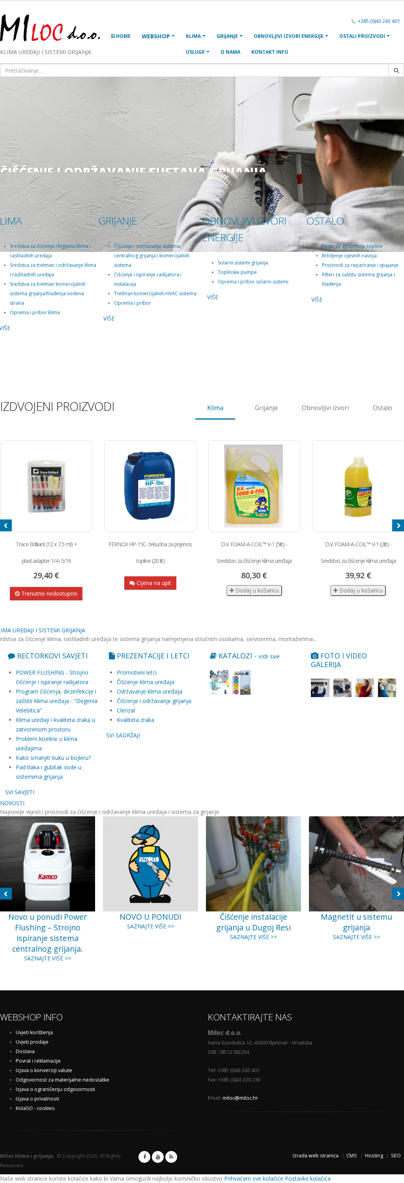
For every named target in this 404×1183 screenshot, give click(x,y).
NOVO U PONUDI (48, 916)
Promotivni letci (137, 672)
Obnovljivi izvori (325, 407)
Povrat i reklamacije (38, 1060)
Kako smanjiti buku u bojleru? (53, 757)
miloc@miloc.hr (240, 1098)
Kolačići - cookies (35, 1108)
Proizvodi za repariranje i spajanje (360, 265)
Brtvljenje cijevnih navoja (349, 255)
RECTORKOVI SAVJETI (51, 655)
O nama (230, 52)
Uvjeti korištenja (34, 1032)
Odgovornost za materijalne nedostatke (62, 1079)
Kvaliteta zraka (135, 720)
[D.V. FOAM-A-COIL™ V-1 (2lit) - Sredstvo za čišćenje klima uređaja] (254, 486)
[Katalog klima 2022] (219, 682)
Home (123, 36)
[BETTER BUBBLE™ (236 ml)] (358, 486)
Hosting (374, 1155)
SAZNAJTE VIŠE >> (47, 926)
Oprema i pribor (132, 303)
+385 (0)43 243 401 (379, 21)
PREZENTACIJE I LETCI (152, 655)
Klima (215, 407)
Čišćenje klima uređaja (145, 682)
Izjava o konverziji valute (44, 1070)
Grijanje (266, 407)
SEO (396, 1155)
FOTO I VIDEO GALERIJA (339, 660)
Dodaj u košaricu (152, 590)
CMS (351, 1155)
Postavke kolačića (308, 1178)
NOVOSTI (12, 803)
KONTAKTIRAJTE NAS (250, 1017)
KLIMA (193, 36)
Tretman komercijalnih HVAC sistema (155, 293)
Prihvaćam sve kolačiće (253, 1178)
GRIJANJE (227, 36)
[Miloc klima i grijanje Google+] (158, 1157)
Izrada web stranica (316, 1155)
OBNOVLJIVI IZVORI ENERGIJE (289, 36)
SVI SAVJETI (19, 792)
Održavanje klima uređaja (149, 691)
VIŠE (108, 318)
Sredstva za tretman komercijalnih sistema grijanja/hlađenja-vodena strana (48, 293)
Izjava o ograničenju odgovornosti (55, 1089)
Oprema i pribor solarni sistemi (253, 281)
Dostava (25, 1051)
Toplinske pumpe (237, 272)
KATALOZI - (248, 655)
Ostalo (382, 407)
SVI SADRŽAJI (123, 735)
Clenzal (126, 710)
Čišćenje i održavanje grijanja (154, 701)
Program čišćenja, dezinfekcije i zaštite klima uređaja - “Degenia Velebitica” (56, 701)
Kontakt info (269, 52)
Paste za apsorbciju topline (352, 246)
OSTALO (325, 221)
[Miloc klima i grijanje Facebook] (144, 1157)
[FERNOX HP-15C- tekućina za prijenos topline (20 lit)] (46, 486)
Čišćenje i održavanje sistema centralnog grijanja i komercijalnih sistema (151, 255)
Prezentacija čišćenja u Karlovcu (356, 922)
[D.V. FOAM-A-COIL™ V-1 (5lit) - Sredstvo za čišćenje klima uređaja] (150, 486)
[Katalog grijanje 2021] (241, 682)
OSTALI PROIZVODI (362, 36)
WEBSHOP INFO (31, 1017)
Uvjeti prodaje (32, 1042)
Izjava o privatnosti (37, 1098)
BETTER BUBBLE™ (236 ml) (358, 544)
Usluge (195, 52)
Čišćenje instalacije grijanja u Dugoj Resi (150, 922)
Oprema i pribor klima (35, 312)
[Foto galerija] (320, 688)
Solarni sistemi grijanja (243, 262)
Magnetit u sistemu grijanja (253, 922)
